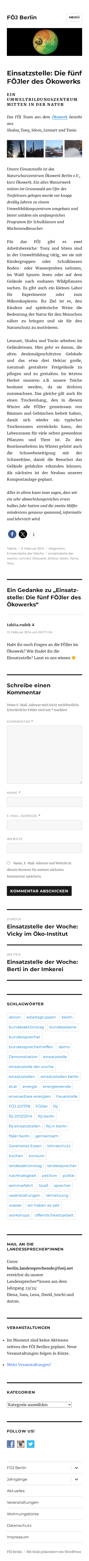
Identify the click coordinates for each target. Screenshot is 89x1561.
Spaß (43, 1185)
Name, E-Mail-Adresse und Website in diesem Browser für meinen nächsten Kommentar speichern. (39, 869)
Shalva (53, 558)
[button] (12, 534)
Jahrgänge (17, 1479)
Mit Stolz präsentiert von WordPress (53, 1552)
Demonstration (23, 1057)
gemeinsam (46, 1136)
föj (55, 1106)
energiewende (57, 1086)
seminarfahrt (21, 1185)
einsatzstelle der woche (31, 1066)
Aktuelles (16, 1491)
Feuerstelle (67, 1096)
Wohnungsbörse (23, 1514)
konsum (37, 1156)
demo (64, 1047)
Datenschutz (19, 1525)
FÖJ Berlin (22, 17)
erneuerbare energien (30, 1096)
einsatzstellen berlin (60, 1076)
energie (30, 1086)
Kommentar (20, 722)
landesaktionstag (25, 1166)
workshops (19, 1215)
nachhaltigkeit (23, 1175)
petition (49, 1175)
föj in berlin (56, 1126)
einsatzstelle (55, 1057)
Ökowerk (60, 117)
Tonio (74, 558)
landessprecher (62, 1166)
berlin (67, 1017)
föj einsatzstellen (25, 1126)
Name (14, 793)
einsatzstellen (22, 1076)
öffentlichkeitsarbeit (54, 1215)
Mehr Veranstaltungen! (29, 1364)
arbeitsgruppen (41, 1017)
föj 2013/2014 (21, 1116)
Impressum (18, 1537)
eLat (13, 1086)
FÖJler (42, 1106)
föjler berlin (19, 1136)
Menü (74, 17)
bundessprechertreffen (31, 1047)
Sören (64, 558)
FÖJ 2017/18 (19, 1106)
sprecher (62, 1185)
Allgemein (57, 548)
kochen (16, 1156)
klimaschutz (58, 1146)
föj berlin (46, 1116)
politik (69, 1175)
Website (15, 839)
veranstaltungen (24, 1195)
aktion (15, 1017)
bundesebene (62, 1027)
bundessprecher (24, 1037)
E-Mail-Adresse (24, 816)
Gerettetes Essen (25, 1146)
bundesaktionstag (26, 1027)
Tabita (12, 548)
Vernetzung (57, 1195)
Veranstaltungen (23, 1502)
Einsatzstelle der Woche (25, 553)
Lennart (25, 558)
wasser (15, 1205)
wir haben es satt (43, 1205)
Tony (10, 563)
